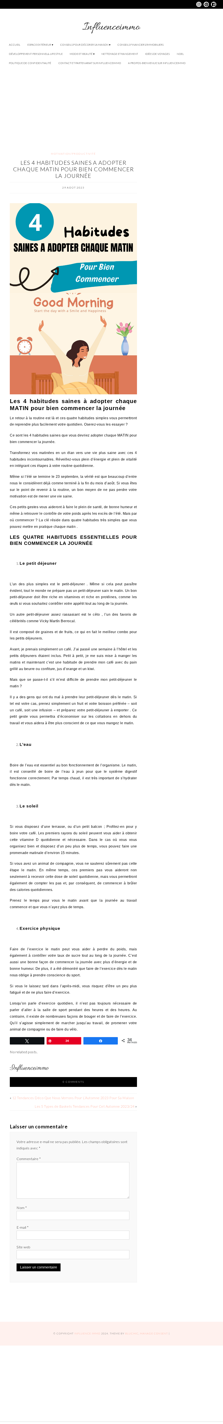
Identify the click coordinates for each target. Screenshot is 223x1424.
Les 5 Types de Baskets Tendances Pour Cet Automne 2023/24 (84, 1106)
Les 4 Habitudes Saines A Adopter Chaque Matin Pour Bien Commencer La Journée (73, 169)
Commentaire (29, 1159)
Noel (180, 53)
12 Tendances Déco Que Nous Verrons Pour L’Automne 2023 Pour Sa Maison (73, 1098)
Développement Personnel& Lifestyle (36, 53)
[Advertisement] (111, 104)
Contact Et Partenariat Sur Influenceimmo (89, 63)
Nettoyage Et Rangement (119, 53)
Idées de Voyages (157, 53)
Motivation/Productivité (73, 153)
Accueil (14, 44)
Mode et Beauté (81, 53)
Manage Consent (154, 1333)
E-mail (23, 1227)
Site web (23, 1247)
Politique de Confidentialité (30, 63)
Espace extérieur (39, 44)
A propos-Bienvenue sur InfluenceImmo (157, 63)
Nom (22, 1208)
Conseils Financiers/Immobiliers (140, 44)
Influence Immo (87, 1333)
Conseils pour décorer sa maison (84, 44)
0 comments (73, 1081)
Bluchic (132, 1333)
